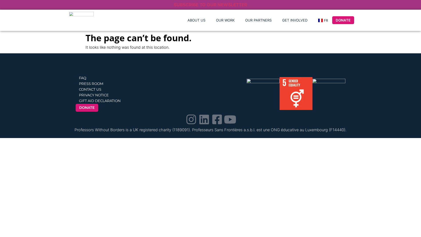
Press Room (91, 84)
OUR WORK (225, 20)
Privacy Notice (94, 95)
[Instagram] (191, 119)
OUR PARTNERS (258, 20)
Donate (343, 20)
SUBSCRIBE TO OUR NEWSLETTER (210, 4)
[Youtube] (230, 119)
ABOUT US (196, 20)
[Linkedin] (204, 119)
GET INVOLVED (295, 20)
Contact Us (90, 89)
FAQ (82, 78)
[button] (197, 20)
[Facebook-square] (217, 119)
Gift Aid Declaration (100, 101)
